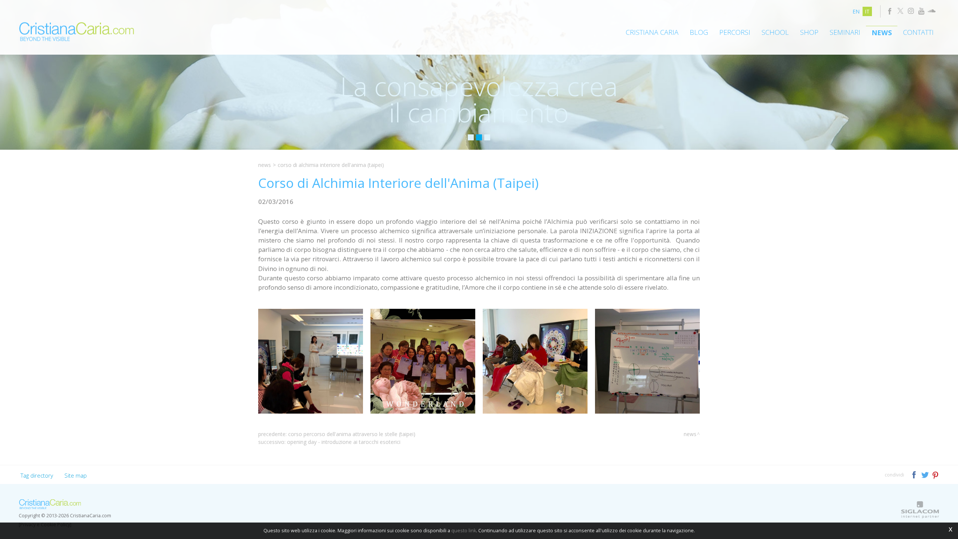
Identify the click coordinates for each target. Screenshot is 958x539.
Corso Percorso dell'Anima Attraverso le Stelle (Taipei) (351, 434)
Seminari (845, 32)
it (867, 11)
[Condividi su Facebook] (914, 474)
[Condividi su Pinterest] (935, 474)
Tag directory (37, 475)
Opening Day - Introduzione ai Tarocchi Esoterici (343, 441)
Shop (809, 32)
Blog (699, 32)
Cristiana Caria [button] (652, 32)
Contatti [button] (918, 32)
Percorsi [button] (734, 32)
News (882, 32)
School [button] (775, 32)
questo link (463, 530)
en (856, 11)
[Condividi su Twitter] (925, 474)
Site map (75, 475)
